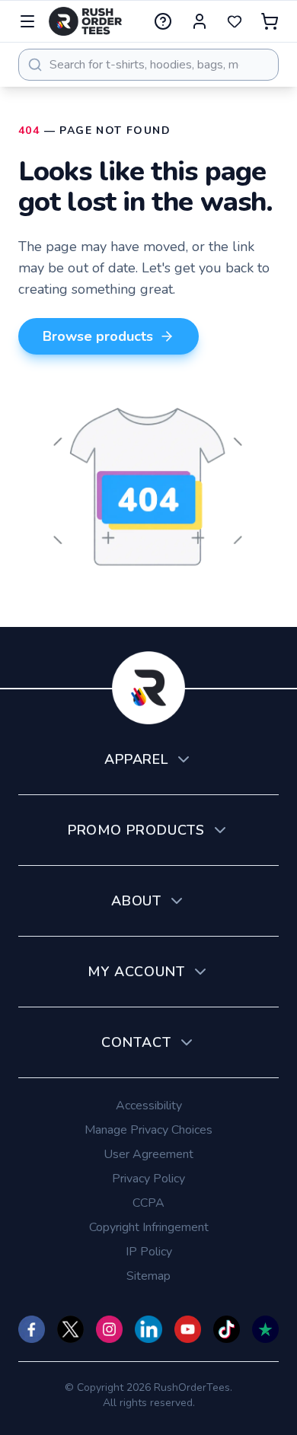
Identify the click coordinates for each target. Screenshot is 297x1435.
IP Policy (149, 1251)
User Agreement (148, 1154)
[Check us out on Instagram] (109, 1329)
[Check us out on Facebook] (31, 1329)
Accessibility (149, 1105)
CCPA (148, 1203)
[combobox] (148, 65)
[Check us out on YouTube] (187, 1329)
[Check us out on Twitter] (70, 1329)
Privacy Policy (148, 1178)
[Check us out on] (148, 1329)
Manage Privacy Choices (148, 1130)
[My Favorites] (234, 21)
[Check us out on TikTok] (226, 1329)
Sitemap (148, 1276)
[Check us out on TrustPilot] (265, 1329)
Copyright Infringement (149, 1227)
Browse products (98, 336)
